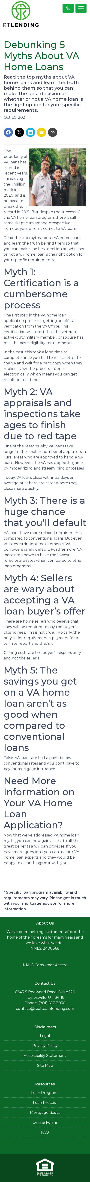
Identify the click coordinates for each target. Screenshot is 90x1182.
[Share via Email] (41, 132)
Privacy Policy (45, 1045)
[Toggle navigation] (81, 8)
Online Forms (45, 1122)
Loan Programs (45, 1092)
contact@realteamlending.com (45, 1008)
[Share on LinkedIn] (30, 132)
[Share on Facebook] (8, 132)
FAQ (45, 1132)
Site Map (45, 1065)
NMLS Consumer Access (45, 965)
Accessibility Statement (45, 1055)
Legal (45, 1036)
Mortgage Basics (45, 1112)
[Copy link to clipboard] (52, 132)
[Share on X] (19, 132)
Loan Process (45, 1102)
